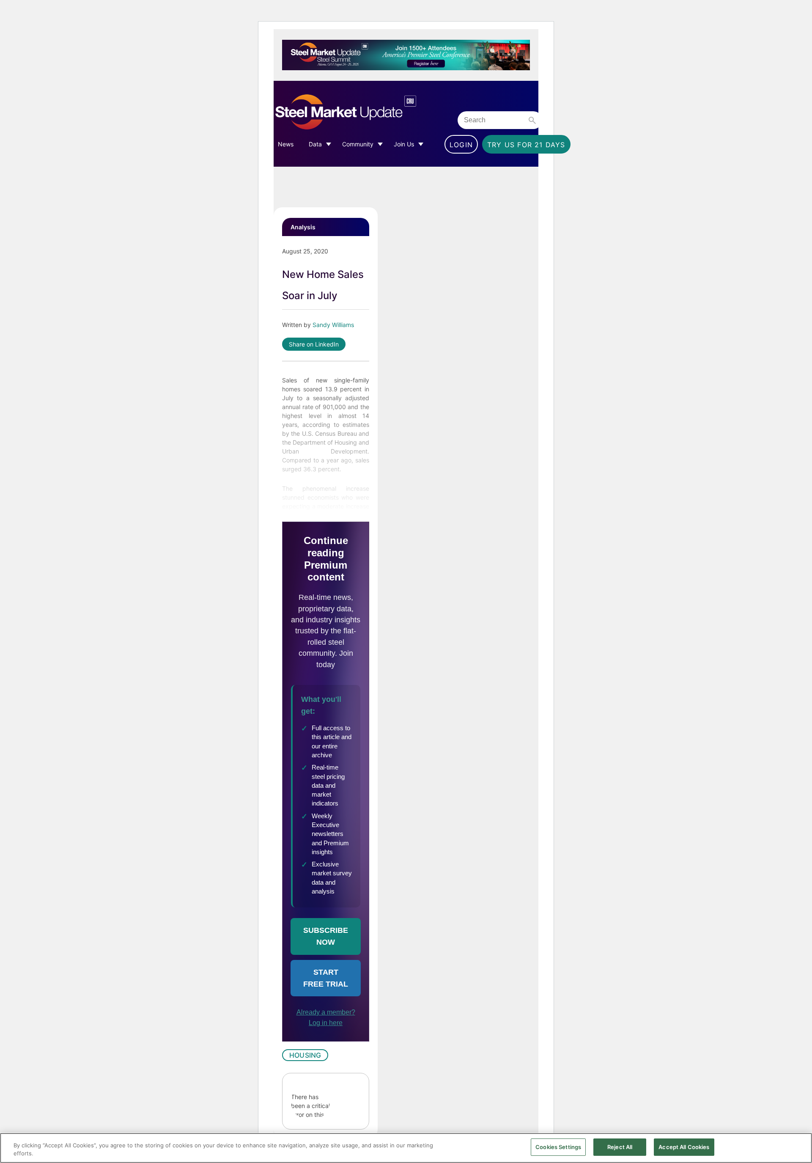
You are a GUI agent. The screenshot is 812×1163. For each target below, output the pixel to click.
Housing (305, 1055)
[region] (406, 1148)
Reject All (619, 1147)
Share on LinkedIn (314, 344)
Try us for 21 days (526, 144)
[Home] (363, 112)
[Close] (798, 1147)
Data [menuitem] (315, 144)
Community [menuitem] (357, 144)
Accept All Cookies (683, 1147)
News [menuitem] (286, 144)
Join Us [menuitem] (404, 144)
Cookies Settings (558, 1147)
